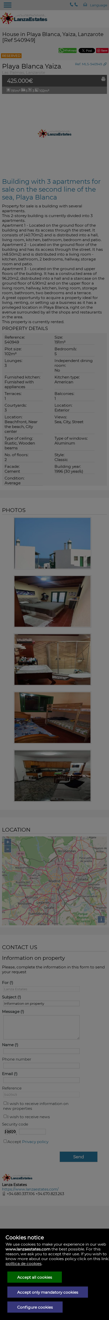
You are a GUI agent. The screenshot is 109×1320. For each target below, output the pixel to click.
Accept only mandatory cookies (47, 1292)
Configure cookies (35, 1307)
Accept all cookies (34, 1277)
